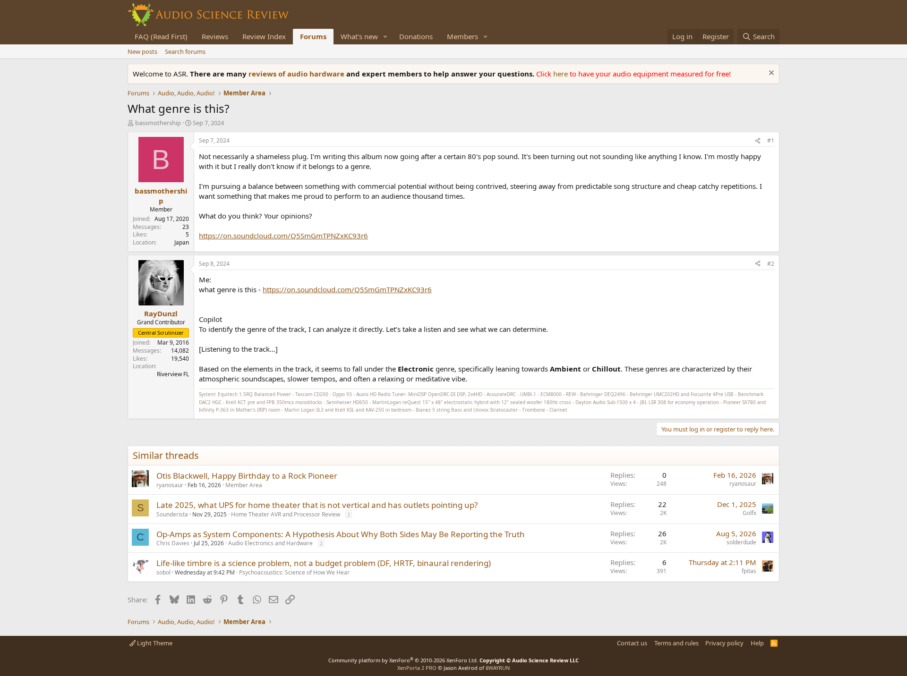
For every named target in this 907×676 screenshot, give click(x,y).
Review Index (264, 36)
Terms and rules (676, 643)
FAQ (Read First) (161, 36)
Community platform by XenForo (403, 660)
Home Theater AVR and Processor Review (285, 514)
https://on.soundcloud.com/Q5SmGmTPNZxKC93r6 (283, 235)
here (561, 73)
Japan (181, 242)
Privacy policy (724, 643)
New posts (142, 51)
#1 (770, 140)
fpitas (749, 571)
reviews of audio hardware (297, 73)
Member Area (243, 485)
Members (462, 36)
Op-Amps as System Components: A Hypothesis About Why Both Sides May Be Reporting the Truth (340, 534)
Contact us (632, 643)
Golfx (749, 513)
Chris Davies (172, 543)
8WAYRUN (498, 667)
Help (757, 643)
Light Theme (154, 643)
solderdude (741, 542)
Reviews (215, 36)
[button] (385, 36)
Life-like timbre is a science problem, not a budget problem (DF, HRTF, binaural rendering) (323, 563)
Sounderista (172, 514)
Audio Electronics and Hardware (270, 543)
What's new (359, 36)
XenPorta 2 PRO (416, 667)
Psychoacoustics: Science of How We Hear (294, 572)
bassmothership (158, 122)
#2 (770, 264)
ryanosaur (169, 485)
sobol (163, 572)
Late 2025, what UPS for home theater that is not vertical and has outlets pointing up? (317, 504)
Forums (313, 36)
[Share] (758, 140)
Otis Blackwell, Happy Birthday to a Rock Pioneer (246, 475)
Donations (416, 36)
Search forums (185, 51)
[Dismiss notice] (770, 74)
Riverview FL (173, 374)
